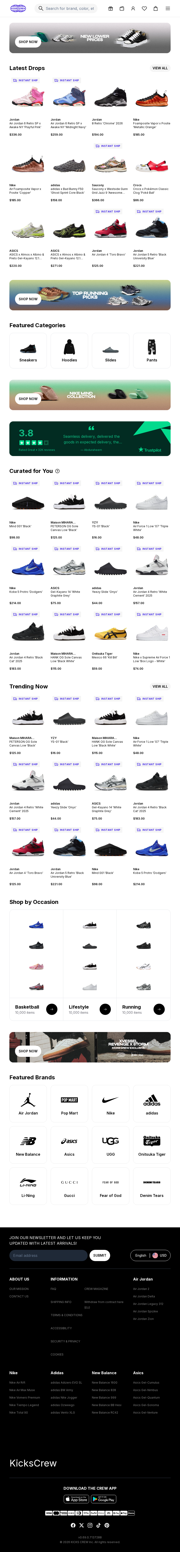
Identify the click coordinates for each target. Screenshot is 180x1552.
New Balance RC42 (105, 1412)
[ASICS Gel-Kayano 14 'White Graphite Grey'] (69, 563)
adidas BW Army (62, 1390)
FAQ (53, 1289)
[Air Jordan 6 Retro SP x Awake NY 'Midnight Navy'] (69, 94)
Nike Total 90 (18, 1412)
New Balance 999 (104, 1397)
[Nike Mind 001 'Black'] (28, 497)
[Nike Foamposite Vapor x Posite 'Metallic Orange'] (152, 94)
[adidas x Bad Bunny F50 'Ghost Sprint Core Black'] (69, 160)
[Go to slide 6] (32, 115)
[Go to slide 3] (27, 115)
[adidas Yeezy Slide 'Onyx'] (110, 563)
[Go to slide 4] (29, 115)
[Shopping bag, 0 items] (155, 8)
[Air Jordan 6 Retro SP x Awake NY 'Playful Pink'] (28, 94)
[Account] (133, 8)
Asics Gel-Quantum (146, 1397)
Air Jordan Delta (144, 1296)
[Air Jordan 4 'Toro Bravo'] (110, 225)
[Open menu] (168, 8)
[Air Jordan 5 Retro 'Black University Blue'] (152, 225)
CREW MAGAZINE (96, 1289)
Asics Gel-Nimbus (145, 1390)
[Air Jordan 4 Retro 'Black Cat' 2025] (28, 628)
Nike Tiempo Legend (24, 1405)
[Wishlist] (144, 8)
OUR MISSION (19, 1289)
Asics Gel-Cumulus (146, 1382)
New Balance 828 (104, 1390)
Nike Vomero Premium (24, 1397)
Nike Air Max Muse (22, 1390)
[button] (90, 438)
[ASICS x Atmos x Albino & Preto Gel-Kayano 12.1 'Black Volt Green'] (69, 225)
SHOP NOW (28, 42)
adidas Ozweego (63, 1405)
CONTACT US (19, 1296)
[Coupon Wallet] (122, 8)
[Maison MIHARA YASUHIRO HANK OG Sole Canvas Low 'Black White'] (69, 628)
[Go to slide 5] (30, 115)
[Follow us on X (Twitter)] (81, 1525)
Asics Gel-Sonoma (146, 1405)
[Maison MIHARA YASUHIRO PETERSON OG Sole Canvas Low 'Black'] (69, 497)
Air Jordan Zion (143, 1319)
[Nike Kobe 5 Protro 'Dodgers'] (28, 563)
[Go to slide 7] (157, 115)
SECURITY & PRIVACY (65, 1341)
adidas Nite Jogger (64, 1397)
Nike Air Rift (17, 1382)
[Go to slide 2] (25, 115)
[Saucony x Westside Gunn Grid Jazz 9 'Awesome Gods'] (110, 160)
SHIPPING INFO (61, 1302)
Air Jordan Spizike (145, 1311)
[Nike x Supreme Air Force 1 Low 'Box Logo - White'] (152, 628)
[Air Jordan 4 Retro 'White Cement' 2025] (152, 563)
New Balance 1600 (104, 1382)
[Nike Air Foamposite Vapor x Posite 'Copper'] (28, 160)
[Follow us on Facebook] (73, 1525)
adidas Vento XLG (63, 1412)
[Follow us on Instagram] (90, 1525)
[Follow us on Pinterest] (107, 1525)
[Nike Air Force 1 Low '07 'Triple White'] (152, 497)
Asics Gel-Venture (145, 1412)
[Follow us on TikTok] (98, 1525)
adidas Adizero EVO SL (66, 1382)
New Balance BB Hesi (106, 1405)
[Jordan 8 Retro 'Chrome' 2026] (110, 94)
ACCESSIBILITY (61, 1328)
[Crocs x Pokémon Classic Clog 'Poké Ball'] (152, 160)
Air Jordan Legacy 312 (148, 1304)
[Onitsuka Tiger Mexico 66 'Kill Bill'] (110, 628)
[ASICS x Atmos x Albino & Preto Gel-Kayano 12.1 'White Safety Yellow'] (28, 225)
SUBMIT (99, 1255)
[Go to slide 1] (23, 115)
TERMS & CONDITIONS (66, 1315)
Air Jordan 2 (141, 1289)
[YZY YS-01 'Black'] (110, 497)
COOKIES (57, 1354)
